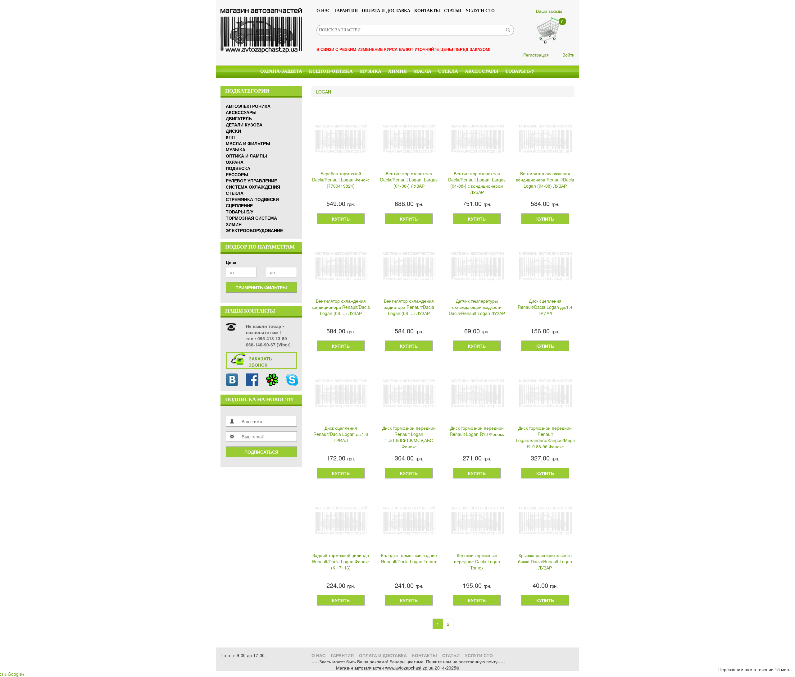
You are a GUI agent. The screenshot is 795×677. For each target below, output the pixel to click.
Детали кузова (244, 124)
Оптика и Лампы (246, 156)
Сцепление (239, 205)
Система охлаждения (253, 187)
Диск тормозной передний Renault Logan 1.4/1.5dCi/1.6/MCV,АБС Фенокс (409, 437)
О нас (323, 10)
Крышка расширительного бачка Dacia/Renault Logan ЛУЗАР (545, 561)
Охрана (234, 162)
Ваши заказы (549, 11)
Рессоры (237, 174)
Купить (341, 219)
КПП (230, 137)
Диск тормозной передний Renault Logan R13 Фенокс (477, 431)
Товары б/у (520, 71)
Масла (422, 71)
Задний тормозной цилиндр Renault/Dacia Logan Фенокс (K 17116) (341, 561)
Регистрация (536, 55)
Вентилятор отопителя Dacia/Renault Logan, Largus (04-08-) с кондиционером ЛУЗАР (477, 182)
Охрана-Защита (281, 71)
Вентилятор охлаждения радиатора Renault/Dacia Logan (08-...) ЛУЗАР (409, 307)
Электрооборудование (254, 230)
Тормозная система (251, 218)
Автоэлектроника (248, 106)
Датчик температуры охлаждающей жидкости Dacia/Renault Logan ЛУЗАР (477, 307)
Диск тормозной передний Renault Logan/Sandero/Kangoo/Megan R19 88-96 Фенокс (545, 437)
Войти (568, 55)
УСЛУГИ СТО (480, 10)
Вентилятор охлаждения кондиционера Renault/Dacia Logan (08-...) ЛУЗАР (341, 307)
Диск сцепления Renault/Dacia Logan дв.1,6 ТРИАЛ (340, 434)
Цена (231, 262)
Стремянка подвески (252, 199)
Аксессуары (481, 71)
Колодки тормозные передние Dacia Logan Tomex (477, 561)
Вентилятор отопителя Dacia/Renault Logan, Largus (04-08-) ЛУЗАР (409, 179)
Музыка (370, 71)
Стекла (448, 71)
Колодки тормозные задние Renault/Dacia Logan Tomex (409, 558)
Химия (397, 71)
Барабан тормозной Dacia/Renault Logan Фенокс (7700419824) (341, 179)
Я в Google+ (12, 674)
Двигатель (239, 118)
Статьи (452, 10)
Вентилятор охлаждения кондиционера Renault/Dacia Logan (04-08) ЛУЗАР (545, 179)
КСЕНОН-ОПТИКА (331, 71)
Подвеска (238, 168)
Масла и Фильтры (248, 143)
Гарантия (346, 10)
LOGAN (323, 92)
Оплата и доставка (386, 10)
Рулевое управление (251, 180)
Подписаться (261, 452)
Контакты (427, 10)
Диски (233, 131)
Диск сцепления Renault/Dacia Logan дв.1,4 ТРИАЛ (545, 307)
